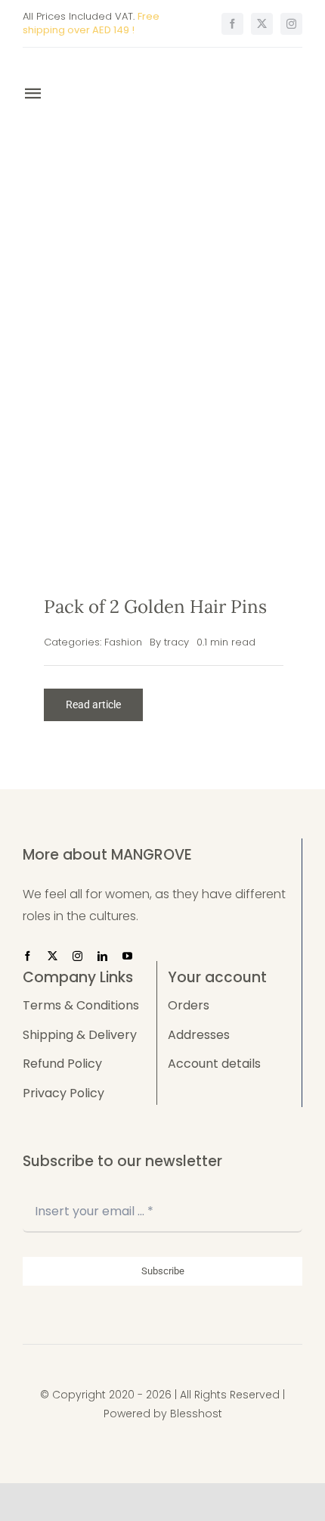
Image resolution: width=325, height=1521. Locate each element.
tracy (176, 642)
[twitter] (262, 24)
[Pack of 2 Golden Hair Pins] (163, 332)
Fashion (123, 642)
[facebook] (232, 24)
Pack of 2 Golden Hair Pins (155, 606)
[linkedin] (102, 956)
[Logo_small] (108, 67)
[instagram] (291, 24)
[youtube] (127, 956)
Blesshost (196, 1413)
